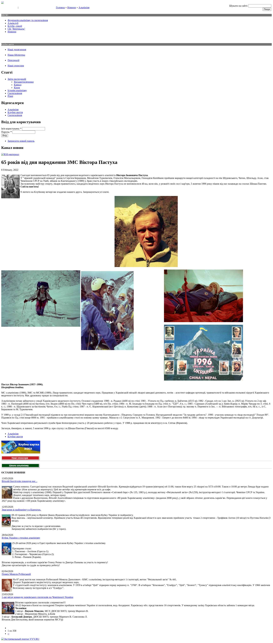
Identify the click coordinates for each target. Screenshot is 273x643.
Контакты (24, 8)
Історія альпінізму (17, 90)
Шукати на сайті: (238, 5)
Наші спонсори (16, 65)
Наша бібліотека (16, 55)
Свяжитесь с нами (9, 8)
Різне (10, 96)
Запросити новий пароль (21, 141)
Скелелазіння (15, 93)
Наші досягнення (17, 49)
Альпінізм (84, 7)
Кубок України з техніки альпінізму (21, 537)
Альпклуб (13, 23)
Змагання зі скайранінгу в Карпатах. (21, 509)
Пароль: (6, 132)
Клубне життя (15, 112)
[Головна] (2, 3)
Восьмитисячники (24, 82)
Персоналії (13, 60)
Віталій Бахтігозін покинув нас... (19, 481)
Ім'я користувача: (11, 128)
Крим (17, 87)
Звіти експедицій (17, 79)
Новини (71, 7)
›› (8, 633)
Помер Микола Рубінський (16, 574)
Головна (60, 7)
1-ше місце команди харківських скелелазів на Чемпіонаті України (37, 597)
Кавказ (17, 84)
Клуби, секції (15, 26)
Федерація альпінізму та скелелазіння (28, 20)
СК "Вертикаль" (16, 28)
